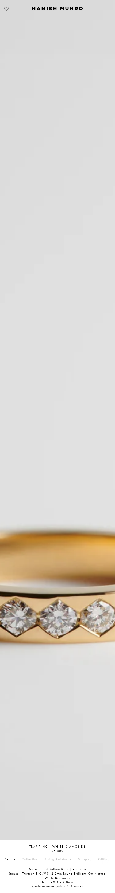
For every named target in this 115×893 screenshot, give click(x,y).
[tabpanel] (57, 420)
